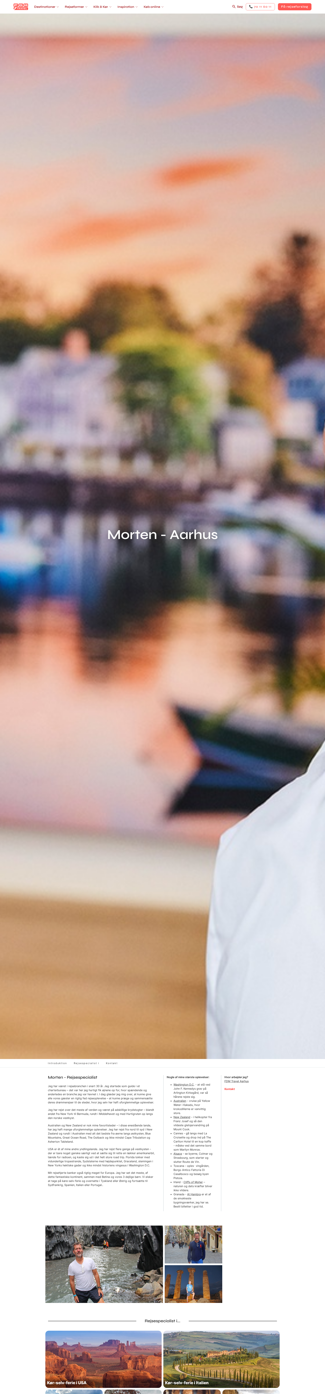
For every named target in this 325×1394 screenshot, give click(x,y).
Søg (240, 6)
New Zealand (182, 1117)
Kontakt (112, 1063)
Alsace (178, 1153)
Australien (180, 1101)
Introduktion (57, 1063)
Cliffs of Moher (193, 1182)
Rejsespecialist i (86, 1063)
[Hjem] (21, 7)
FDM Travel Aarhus (236, 1081)
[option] (104, 1264)
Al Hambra (194, 1194)
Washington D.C (184, 1084)
